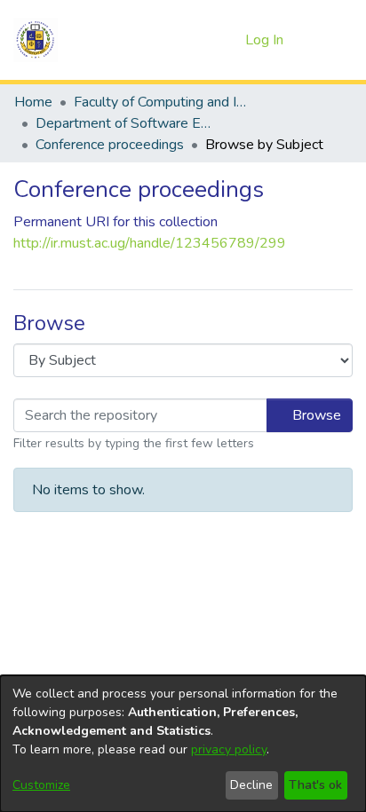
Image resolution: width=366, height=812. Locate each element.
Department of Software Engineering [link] (124, 123)
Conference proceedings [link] (110, 144)
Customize (41, 785)
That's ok (315, 785)
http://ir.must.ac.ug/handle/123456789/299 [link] (149, 243)
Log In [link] (265, 40)
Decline (251, 785)
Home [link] (33, 102)
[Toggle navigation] (328, 40)
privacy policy (229, 749)
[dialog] (183, 743)
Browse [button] (315, 415)
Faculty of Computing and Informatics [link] (162, 102)
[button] (35, 40)
